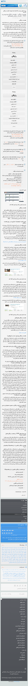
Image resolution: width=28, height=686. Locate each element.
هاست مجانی (9, 580)
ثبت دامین (17, 575)
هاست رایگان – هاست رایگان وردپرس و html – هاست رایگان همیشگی (14, 15)
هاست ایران (8, 547)
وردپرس (19, 569)
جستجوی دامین (13, 569)
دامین (16, 580)
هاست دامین (11, 576)
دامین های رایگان (5, 578)
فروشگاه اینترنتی (22, 659)
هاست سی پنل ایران (22, 551)
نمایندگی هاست (20, 554)
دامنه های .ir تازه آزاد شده (20, 626)
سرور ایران (9, 557)
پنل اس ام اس (15, 552)
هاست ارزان (13, 547)
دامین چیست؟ (18, 580)
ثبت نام (14, 87)
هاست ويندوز (18, 559)
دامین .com (17, 578)
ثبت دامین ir (11, 578)
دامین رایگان (22, 575)
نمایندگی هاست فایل (21, 642)
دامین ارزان (19, 576)
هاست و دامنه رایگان (16, 556)
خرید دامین (9, 575)
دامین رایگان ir (8, 578)
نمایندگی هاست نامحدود (20, 636)
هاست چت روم (18, 547)
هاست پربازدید (23, 549)
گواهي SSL (13, 559)
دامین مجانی (13, 571)
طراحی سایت (22, 652)
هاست (19, 549)
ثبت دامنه (16, 551)
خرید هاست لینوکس (12, 562)
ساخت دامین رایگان (4, 569)
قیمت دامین (12, 573)
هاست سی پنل (7, 559)
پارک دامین (16, 571)
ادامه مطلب (23, 495)
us (10, 533)
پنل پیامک (10, 552)
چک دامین (21, 571)
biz (12, 533)
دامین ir (5, 573)
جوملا (14, 580)
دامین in (14, 578)
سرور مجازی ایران (14, 557)
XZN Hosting (16, 681)
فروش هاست (23, 578)
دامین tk (4, 576)
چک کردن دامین (17, 573)
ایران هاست (15, 576)
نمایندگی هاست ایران (21, 640)
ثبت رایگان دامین (9, 571)
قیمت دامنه (23, 621)
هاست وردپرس (10, 549)
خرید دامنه (12, 551)
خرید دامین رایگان (9, 569)
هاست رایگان (24, 547)
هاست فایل (4, 547)
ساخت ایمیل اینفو (20, 560)
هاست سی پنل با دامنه (8, 556)
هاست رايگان (24, 569)
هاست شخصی (22, 607)
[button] (27, 1)
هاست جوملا (4, 549)
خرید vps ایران (7, 560)
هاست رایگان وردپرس (22, 260)
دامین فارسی (6, 576)
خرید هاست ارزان (13, 560)
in (3, 533)
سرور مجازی (21, 557)
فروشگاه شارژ (22, 657)
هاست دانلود (15, 549)
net (8, 530)
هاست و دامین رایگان (6, 554)
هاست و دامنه (12, 580)
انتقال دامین (24, 571)
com (6, 530)
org (11, 530)
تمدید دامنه (21, 552)
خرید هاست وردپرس (20, 562)
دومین (6, 571)
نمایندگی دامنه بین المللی (20, 630)
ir (3, 530)
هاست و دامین (4, 571)
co (5, 533)
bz (7, 533)
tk (13, 530)
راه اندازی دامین (20, 578)
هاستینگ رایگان (23, 556)
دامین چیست (23, 576)
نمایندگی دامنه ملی (13, 554)
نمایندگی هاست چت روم (20, 638)
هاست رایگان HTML (17, 297)
